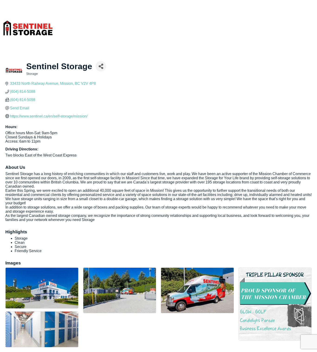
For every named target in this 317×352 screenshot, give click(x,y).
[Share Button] (101, 66)
